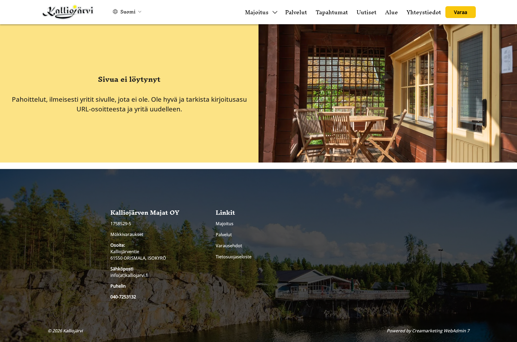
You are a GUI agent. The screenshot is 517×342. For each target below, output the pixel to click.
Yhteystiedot (424, 12)
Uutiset (366, 12)
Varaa (460, 12)
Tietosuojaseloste (233, 257)
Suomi (127, 11)
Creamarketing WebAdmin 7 (440, 331)
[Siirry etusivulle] (68, 12)
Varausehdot (229, 246)
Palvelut (296, 12)
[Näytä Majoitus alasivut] (275, 12)
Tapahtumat (332, 12)
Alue (391, 12)
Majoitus (256, 12)
